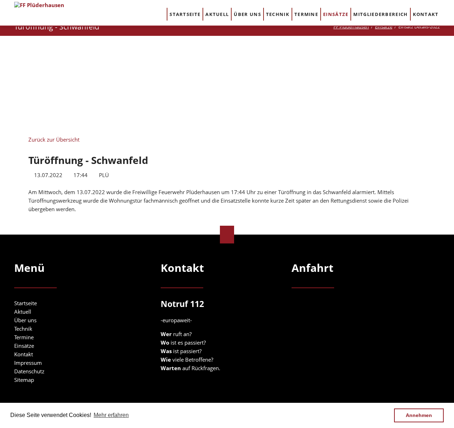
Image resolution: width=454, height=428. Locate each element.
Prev (85, 84)
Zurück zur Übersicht (53, 139)
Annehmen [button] (419, 415)
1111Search (447, 14)
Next (368, 86)
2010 (114, 74)
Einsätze (383, 26)
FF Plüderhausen (351, 26)
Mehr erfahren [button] (111, 415)
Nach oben (227, 234)
